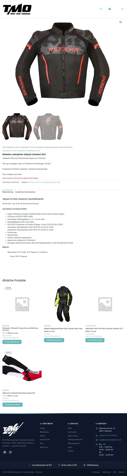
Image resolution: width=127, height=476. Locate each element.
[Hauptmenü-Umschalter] (122, 9)
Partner (71, 451)
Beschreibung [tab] (7, 192)
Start (4, 147)
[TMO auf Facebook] (4, 452)
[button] (100, 9)
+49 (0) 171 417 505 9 (108, 435)
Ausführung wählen (54, 340)
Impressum (72, 432)
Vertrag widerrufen (75, 440)
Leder (17, 147)
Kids (41, 443)
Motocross (44, 447)
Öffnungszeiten (74, 443)
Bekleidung (10, 147)
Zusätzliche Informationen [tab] (25, 192)
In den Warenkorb (12, 342)
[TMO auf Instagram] (10, 452)
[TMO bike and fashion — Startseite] (13, 429)
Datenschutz (73, 436)
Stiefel (42, 436)
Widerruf (122, 472)
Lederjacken (25, 147)
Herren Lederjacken (37, 147)
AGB (69, 428)
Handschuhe (45, 440)
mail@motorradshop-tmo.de (110, 440)
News (70, 447)
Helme (42, 428)
